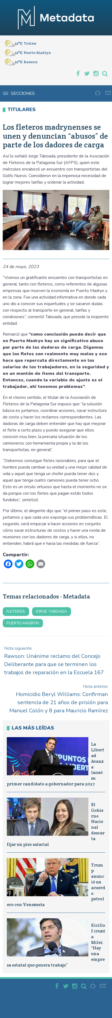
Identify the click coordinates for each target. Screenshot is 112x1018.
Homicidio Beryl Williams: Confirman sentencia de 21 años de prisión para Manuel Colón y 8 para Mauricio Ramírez (58, 698)
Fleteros (16, 611)
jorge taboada (51, 611)
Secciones (23, 93)
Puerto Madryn (23, 623)
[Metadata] (56, 17)
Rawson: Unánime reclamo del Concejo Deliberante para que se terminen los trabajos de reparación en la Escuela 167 (54, 660)
